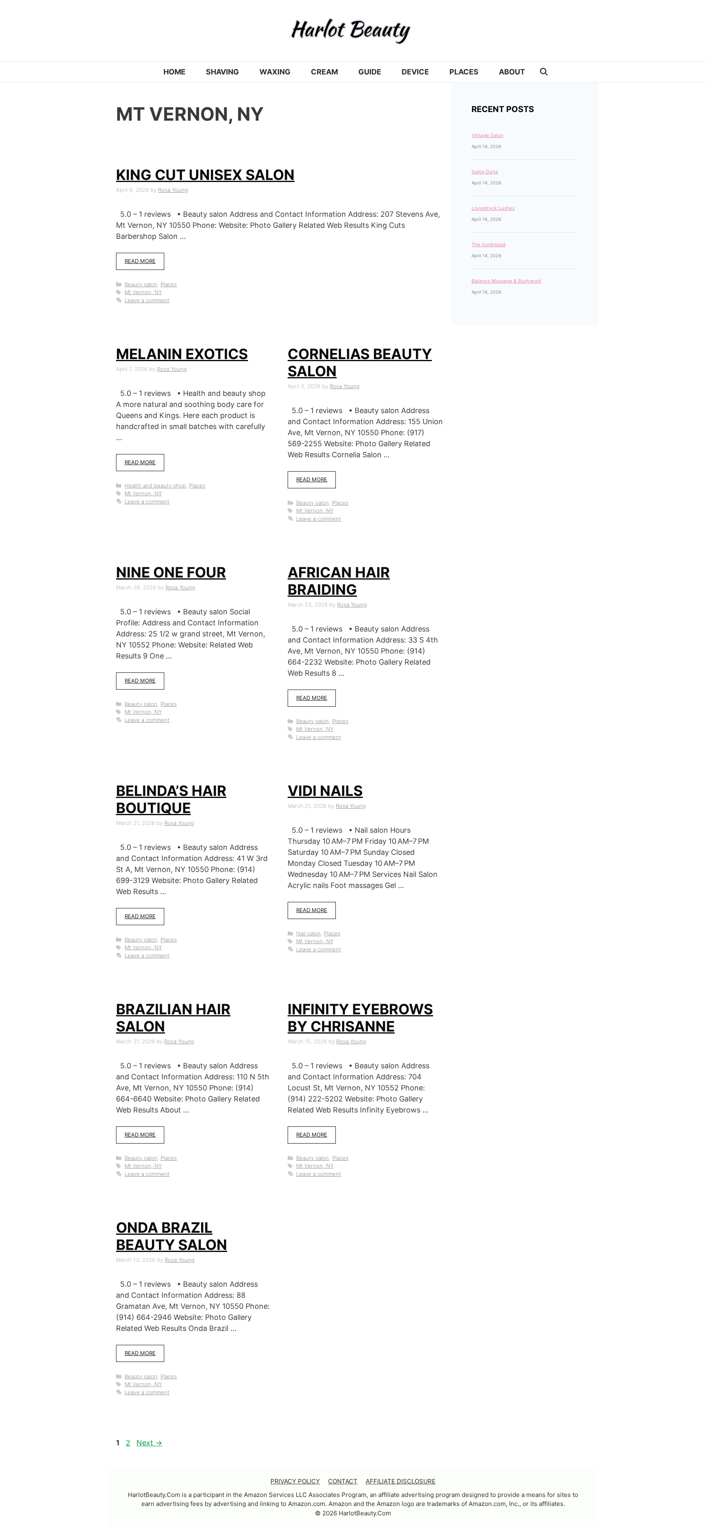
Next (149, 1442)
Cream (324, 71)
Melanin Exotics (182, 353)
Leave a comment (147, 300)
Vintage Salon (487, 135)
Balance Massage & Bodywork (506, 281)
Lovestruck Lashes (493, 208)
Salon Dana (484, 172)
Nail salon (308, 933)
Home (174, 71)
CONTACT (342, 1481)
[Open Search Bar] (544, 72)
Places (463, 71)
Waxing (274, 71)
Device (415, 71)
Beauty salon (141, 284)
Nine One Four (171, 572)
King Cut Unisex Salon (205, 174)
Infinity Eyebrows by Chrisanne (360, 1017)
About (512, 71)
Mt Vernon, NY (143, 292)
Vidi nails (325, 790)
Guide (369, 71)
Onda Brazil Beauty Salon (171, 1236)
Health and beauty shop (155, 485)
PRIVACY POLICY (295, 1481)
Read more (140, 261)
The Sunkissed (488, 244)
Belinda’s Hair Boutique (171, 799)
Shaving (222, 71)
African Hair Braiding (339, 581)
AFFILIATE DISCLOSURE (401, 1481)
